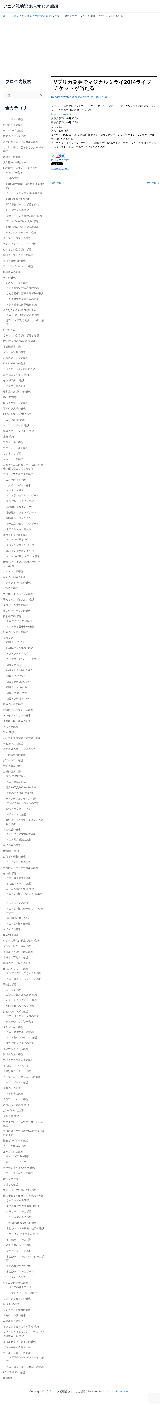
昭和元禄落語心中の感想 (17, 391)
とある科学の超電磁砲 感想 (21, 304)
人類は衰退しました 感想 (17, 1071)
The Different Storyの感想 (21, 1222)
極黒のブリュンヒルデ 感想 (18, 430)
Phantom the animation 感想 (19, 340)
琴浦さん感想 (10, 1184)
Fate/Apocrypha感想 (18, 198)
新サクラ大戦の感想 (14, 408)
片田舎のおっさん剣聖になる (19, 369)
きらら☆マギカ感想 (17, 1200)
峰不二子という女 (16, 1161)
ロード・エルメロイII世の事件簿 (24, 193)
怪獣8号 (7, 1378)
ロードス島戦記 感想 (14, 1146)
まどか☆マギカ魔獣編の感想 (22, 1205)
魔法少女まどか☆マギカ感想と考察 (23, 1195)
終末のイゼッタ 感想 (14, 136)
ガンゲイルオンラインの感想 (22, 803)
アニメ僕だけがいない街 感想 (23, 314)
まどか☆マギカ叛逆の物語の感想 (25, 1228)
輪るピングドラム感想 (15, 1140)
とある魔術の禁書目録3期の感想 (24, 293)
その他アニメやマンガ (15, 1065)
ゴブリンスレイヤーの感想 (18, 1173)
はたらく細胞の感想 (14, 856)
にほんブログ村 (60, 160)
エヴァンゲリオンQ (17, 539)
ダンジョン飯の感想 (14, 352)
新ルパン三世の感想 (17, 1156)
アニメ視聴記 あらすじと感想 (30, 6)
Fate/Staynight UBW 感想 (21, 232)
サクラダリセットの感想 (17, 1298)
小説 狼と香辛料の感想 (19, 620)
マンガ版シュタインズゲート (22, 501)
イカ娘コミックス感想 (18, 883)
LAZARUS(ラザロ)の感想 (17, 414)
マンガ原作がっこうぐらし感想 (23, 973)
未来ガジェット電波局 (18, 529)
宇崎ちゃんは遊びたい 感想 (18, 599)
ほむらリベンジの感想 (18, 1245)
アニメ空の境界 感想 (14, 479)
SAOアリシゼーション (18, 808)
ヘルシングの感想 (13, 130)
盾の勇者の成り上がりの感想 (19, 749)
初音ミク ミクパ (15, 676)
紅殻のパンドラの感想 (15, 632)
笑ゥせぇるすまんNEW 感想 (19, 1167)
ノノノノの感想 (12, 929)
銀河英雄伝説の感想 (14, 260)
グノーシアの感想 (13, 760)
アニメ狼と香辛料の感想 (20, 626)
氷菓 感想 (8, 436)
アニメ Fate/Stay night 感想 (22, 221)
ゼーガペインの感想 (14, 1277)
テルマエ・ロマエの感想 (17, 238)
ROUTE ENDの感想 (14, 1372)
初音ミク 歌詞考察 (16, 692)
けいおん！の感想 (13, 124)
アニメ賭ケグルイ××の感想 (21, 1037)
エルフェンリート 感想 (16, 425)
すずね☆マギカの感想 (18, 1239)
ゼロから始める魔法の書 (17, 1347)
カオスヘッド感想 (13, 571)
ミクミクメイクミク (17, 653)
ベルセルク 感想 (12, 990)
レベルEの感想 (11, 1304)
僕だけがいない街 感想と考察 (19, 310)
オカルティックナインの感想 (19, 1341)
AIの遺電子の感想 (13, 1320)
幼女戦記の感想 (12, 829)
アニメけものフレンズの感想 (22, 1016)
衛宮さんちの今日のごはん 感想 (24, 215)
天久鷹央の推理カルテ (15, 162)
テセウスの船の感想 (14, 1315)
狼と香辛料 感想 (12, 616)
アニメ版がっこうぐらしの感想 (23, 978)
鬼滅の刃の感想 (12, 1088)
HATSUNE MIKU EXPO (19, 670)
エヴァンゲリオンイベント (21, 550)
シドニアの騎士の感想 (15, 1282)
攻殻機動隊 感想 (12, 346)
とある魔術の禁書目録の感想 (22, 298)
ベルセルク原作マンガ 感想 (21, 1000)
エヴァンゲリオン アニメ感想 (23, 556)
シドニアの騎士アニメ (18, 1287)
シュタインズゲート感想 (17, 485)
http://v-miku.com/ (62, 114)
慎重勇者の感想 (12, 271)
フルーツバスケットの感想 (18, 266)
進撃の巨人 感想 (12, 771)
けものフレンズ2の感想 (19, 1021)
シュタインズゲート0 (18, 489)
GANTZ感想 (10, 397)
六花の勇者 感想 (12, 766)
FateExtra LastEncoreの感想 (22, 226)
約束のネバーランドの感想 (18, 709)
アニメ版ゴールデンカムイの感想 (25, 1366)
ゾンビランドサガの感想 (17, 1309)
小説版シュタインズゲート (21, 512)
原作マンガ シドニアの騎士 (21, 1292)
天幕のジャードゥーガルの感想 (20, 867)
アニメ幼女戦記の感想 (18, 839)
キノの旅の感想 (12, 845)
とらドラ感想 (10, 726)
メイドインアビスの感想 (17, 862)
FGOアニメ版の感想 (17, 210)
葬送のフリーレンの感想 (17, 963)
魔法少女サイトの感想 (15, 402)
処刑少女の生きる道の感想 (18, 1059)
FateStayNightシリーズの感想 (20, 168)
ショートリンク (60, 168)
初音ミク (8, 637)
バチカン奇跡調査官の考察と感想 (22, 737)
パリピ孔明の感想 (13, 1093)
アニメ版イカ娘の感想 (18, 877)
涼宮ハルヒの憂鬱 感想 (16, 1104)
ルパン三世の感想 (13, 1151)
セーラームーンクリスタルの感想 (22, 1076)
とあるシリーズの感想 (15, 283)
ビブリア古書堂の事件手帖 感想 (21, 1326)
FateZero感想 (14, 172)
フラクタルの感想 (13, 442)
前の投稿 (54, 183)
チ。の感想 (9, 277)
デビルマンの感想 (13, 743)
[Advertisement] (80, 43)
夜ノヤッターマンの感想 (17, 610)
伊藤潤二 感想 (11, 850)
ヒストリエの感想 (13, 119)
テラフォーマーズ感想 (15, 1099)
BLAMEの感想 (11, 934)
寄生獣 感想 (9, 984)
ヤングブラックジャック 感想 (19, 243)
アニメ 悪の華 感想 (14, 419)
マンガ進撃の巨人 (16, 776)
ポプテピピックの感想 (15, 1048)
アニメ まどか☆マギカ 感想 (22, 1233)
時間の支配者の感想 (14, 576)
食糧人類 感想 (11, 1116)
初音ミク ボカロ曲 (16, 687)
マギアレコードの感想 (18, 1250)
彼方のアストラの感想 (15, 357)
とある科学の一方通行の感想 (22, 287)
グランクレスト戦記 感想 (17, 946)
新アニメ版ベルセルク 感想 (21, 994)
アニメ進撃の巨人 (16, 781)
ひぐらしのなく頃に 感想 (17, 249)
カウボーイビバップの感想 (18, 593)
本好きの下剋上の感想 (15, 957)
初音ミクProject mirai (18, 698)
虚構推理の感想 (12, 156)
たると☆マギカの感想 (18, 1217)
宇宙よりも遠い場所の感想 (18, 951)
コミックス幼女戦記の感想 (21, 833)
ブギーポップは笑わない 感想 (19, 1190)
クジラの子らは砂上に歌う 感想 (21, 940)
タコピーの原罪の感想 (15, 605)
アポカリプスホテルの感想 (18, 474)
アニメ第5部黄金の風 (18, 923)
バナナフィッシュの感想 (17, 582)
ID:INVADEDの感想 (14, 363)
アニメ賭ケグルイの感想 (20, 1031)
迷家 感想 (8, 732)
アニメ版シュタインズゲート (22, 495)
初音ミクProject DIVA (18, 681)
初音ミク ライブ (15, 642)
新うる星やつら (12, 1178)
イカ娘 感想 (9, 873)
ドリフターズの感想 (14, 386)
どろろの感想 (10, 588)
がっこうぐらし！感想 (15, 968)
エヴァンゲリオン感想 (15, 534)
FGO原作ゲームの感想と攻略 (22, 204)
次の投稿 (153, 183)
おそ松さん (9, 329)
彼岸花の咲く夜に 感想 (16, 374)
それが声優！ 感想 (13, 380)
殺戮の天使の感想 (13, 704)
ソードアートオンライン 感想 (19, 798)
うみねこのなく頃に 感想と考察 (21, 335)
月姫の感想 (12, 178)
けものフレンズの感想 (15, 1011)
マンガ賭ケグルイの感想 (20, 1043)
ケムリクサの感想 (13, 459)
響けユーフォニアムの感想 (18, 255)
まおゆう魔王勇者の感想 (17, 720)
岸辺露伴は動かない (17, 918)
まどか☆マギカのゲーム (20, 1271)
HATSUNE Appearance (19, 647)
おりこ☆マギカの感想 (18, 1211)
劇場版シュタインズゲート (21, 518)
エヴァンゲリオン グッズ (20, 545)
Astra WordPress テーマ (117, 1391)
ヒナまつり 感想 (12, 453)
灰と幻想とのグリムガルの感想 (20, 141)
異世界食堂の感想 (13, 1054)
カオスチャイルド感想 (15, 447)
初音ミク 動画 (14, 664)
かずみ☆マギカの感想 (18, 1265)
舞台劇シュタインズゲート (21, 506)
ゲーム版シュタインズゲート (22, 523)
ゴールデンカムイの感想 (17, 1352)
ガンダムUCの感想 (13, 1110)
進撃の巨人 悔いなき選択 (20, 793)
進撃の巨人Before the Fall (21, 787)
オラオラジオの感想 (17, 903)
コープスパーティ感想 (15, 1082)
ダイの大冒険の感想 (14, 754)
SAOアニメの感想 (16, 814)
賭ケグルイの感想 (13, 1027)
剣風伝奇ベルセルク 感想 (20, 1005)
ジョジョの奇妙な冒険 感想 (18, 889)
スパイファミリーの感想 (17, 715)
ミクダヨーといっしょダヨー (22, 659)
